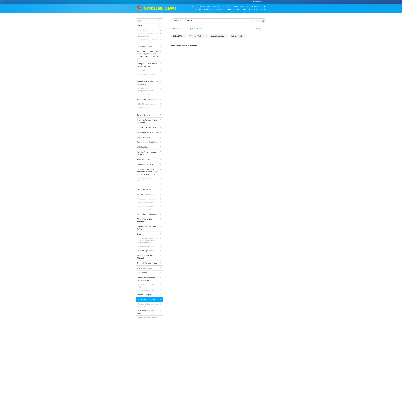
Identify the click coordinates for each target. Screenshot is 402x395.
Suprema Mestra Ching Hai (208, 7)
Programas (208, 9)
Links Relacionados (254, 7)
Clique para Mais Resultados (196, 28)
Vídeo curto (220, 9)
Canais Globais (239, 7)
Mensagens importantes (237, 9)
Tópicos (198, 9)
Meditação (226, 7)
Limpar (253, 21)
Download (253, 9)
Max (193, 7)
